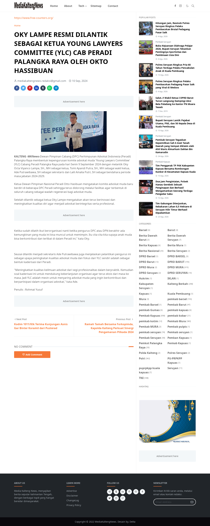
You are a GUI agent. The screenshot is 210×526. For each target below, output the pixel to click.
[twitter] (109, 498)
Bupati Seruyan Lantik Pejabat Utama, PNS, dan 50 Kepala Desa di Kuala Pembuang (175, 123)
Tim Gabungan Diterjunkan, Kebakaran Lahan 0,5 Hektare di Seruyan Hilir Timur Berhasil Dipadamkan (174, 208)
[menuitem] (54, 6)
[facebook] (175, 6)
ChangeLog (72, 500)
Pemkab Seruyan (163, 41)
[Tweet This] (23, 88)
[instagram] (180, 6)
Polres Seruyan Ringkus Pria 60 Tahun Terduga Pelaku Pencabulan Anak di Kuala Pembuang (175, 67)
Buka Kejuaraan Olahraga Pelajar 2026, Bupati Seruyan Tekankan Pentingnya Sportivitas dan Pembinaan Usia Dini (174, 50)
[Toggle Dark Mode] (187, 6)
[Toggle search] (193, 6)
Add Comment (34, 354)
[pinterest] (129, 491)
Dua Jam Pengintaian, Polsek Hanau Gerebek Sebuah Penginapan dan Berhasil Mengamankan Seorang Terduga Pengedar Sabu (174, 187)
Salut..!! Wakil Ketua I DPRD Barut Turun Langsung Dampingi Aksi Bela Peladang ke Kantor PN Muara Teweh (175, 102)
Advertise (71, 490)
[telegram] (109, 491)
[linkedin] (122, 491)
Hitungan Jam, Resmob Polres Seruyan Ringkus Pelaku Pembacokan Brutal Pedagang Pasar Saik (173, 27)
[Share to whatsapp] (49, 88)
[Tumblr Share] (43, 88)
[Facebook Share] (16, 88)
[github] (122, 498)
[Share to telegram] (56, 88)
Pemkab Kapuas (163, 161)
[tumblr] (116, 491)
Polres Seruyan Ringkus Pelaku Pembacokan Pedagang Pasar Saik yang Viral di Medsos (175, 84)
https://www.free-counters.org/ (33, 18)
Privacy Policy (73, 505)
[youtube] (135, 491)
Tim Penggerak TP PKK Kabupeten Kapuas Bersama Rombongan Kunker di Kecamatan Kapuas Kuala (176, 168)
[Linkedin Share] (36, 88)
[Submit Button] (192, 502)
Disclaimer (72, 495)
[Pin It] (29, 88)
